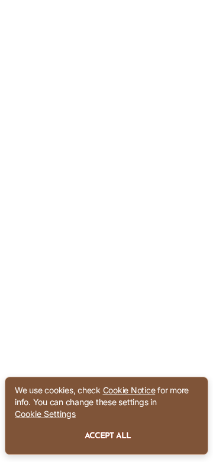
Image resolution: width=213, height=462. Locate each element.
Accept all (108, 436)
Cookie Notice (129, 390)
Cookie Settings (45, 414)
